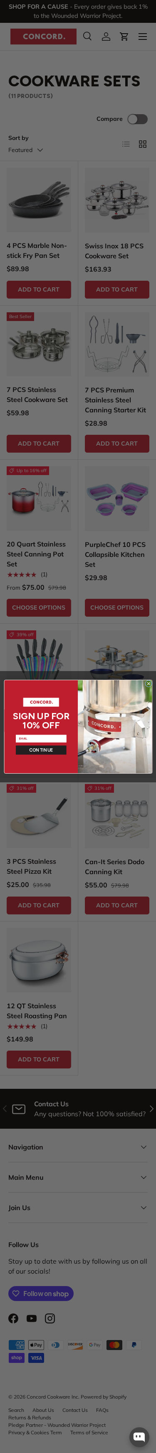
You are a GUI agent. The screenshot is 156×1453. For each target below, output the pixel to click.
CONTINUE (41, 749)
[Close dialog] (148, 683)
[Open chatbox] (139, 1437)
